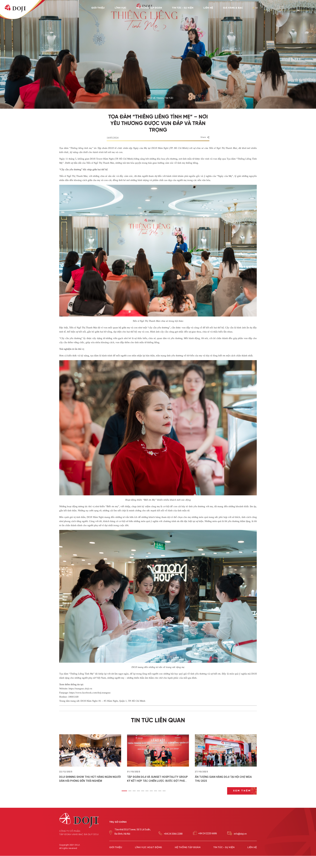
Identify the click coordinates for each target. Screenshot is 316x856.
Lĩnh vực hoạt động (148, 847)
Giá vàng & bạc (233, 8)
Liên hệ (208, 8)
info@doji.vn (240, 833)
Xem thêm (242, 791)
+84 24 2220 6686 (207, 833)
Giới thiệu (98, 8)
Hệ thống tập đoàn (149, 8)
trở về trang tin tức (160, 98)
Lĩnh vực (120, 8)
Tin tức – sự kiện (182, 8)
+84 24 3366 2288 (173, 833)
